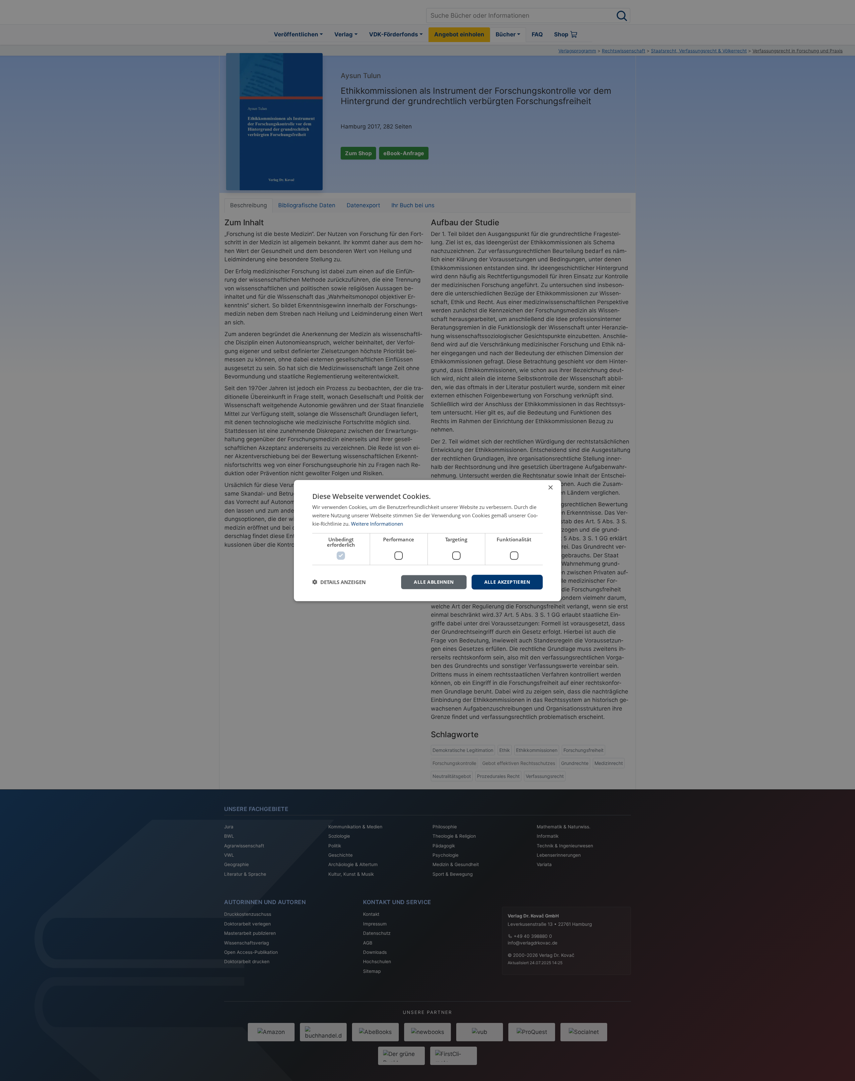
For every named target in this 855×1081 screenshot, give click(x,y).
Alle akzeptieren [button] (507, 581)
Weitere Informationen (377, 523)
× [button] (550, 487)
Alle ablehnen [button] (434, 581)
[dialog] (427, 540)
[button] (339, 582)
